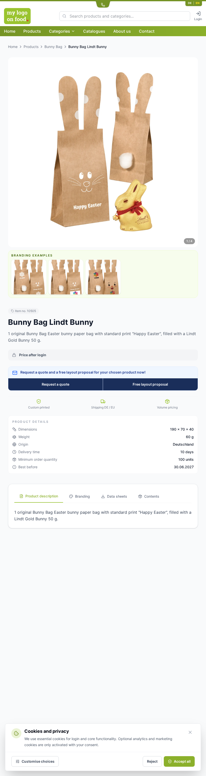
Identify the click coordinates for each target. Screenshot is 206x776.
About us (122, 31)
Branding (82, 496)
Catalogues (94, 31)
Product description (41, 496)
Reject (152, 761)
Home (9, 31)
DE (190, 3)
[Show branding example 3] (103, 277)
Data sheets (117, 496)
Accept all (182, 761)
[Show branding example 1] (28, 277)
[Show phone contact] (103, 4)
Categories (59, 31)
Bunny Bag (53, 46)
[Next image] (190, 152)
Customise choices (38, 761)
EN (197, 3)
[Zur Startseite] (28, 16)
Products (32, 31)
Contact (146, 31)
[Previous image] (15, 152)
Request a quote (55, 384)
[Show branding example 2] (66, 277)
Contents (151, 496)
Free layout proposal (150, 384)
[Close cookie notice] (190, 732)
